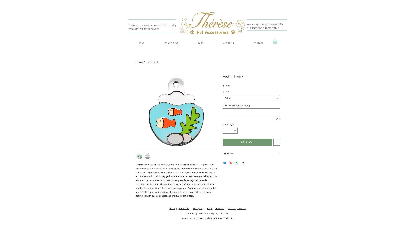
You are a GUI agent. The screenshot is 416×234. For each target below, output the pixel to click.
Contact (219, 209)
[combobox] (251, 98)
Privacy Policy (237, 209)
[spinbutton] (230, 130)
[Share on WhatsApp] (237, 163)
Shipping (198, 209)
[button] (275, 41)
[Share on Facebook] (225, 163)
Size (226, 92)
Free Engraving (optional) (236, 105)
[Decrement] (225, 130)
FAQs (209, 209)
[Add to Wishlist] (276, 142)
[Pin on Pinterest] (231, 163)
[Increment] (235, 130)
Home (139, 62)
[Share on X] (243, 163)
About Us (184, 209)
